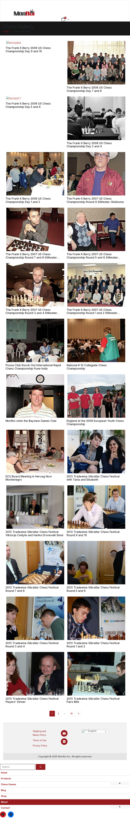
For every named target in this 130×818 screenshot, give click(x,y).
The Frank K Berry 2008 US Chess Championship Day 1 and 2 (28, 200)
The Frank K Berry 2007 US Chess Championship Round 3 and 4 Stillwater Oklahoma (31, 313)
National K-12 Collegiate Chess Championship (87, 367)
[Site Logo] (24, 12)
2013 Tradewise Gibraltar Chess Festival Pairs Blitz (93, 700)
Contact (5, 808)
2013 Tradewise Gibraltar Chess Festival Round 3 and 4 (32, 644)
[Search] (40, 767)
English (92, 731)
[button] (2, 761)
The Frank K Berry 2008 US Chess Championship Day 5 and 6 (28, 105)
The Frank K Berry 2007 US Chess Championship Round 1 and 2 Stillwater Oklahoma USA (92, 313)
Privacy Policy (40, 745)
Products (6, 778)
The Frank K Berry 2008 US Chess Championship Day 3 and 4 (89, 144)
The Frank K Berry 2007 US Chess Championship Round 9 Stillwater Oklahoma (95, 200)
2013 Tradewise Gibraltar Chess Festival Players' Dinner (32, 700)
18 (71, 713)
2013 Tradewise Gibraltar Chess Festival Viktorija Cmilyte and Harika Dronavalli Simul (34, 533)
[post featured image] (14, 43)
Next (78, 713)
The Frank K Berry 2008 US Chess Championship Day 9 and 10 (28, 49)
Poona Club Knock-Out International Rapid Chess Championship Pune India (33, 367)
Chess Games (8, 784)
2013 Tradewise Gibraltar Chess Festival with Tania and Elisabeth (93, 478)
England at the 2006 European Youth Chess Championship (95, 422)
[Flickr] (64, 741)
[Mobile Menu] (65, 4)
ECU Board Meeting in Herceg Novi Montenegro (29, 478)
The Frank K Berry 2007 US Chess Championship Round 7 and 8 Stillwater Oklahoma (31, 257)
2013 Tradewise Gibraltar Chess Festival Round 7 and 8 (32, 589)
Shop (4, 796)
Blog (3, 790)
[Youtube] (64, 733)
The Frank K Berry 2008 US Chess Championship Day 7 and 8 (89, 89)
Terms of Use (39, 740)
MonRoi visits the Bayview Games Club (31, 420)
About (4, 802)
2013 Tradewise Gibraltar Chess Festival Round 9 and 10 (93, 533)
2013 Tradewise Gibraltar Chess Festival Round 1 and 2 (93, 644)
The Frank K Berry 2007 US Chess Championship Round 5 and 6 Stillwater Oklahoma (92, 257)
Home (4, 772)
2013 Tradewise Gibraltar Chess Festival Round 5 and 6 (93, 589)
